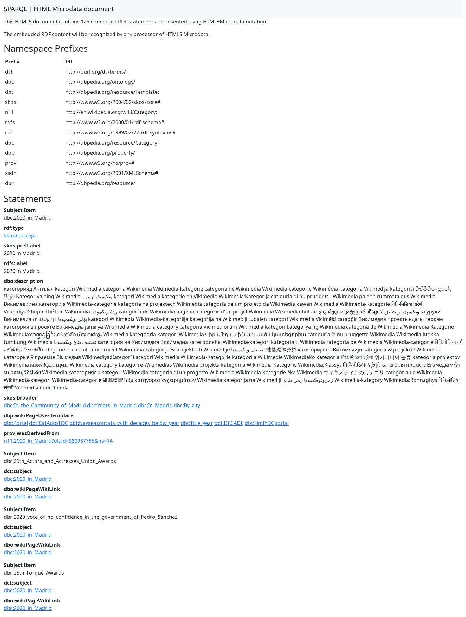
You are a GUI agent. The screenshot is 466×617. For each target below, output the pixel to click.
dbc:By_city (187, 405)
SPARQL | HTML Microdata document (59, 8)
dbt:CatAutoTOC (48, 423)
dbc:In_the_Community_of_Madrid (45, 405)
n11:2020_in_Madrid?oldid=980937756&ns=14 (58, 440)
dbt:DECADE (228, 423)
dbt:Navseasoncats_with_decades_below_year (124, 423)
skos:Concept (20, 235)
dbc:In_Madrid (155, 405)
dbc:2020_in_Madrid (28, 478)
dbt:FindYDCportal (267, 423)
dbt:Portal (16, 423)
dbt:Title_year (197, 423)
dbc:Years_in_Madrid (112, 405)
